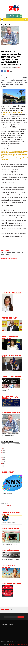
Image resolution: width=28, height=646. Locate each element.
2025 (3, 450)
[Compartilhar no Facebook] (2, 71)
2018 (3, 463)
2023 (3, 454)
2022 (3, 456)
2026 (3, 448)
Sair (3, 629)
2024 (3, 452)
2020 (3, 459)
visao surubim (19, 68)
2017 (3, 465)
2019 (3, 461)
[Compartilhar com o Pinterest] (8, 71)
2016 (3, 467)
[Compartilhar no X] (5, 71)
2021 (3, 458)
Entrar (3, 627)
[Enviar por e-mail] (11, 71)
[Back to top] (24, 642)
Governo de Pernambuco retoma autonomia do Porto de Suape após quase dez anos (12, 252)
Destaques (7, 506)
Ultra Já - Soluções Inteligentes (18, 644)
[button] (2, 19)
